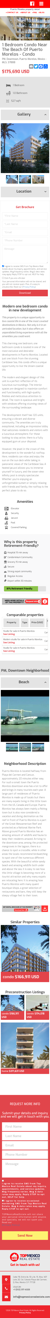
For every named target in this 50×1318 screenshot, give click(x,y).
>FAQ (34, 12)
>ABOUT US (25, 12)
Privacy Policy (29, 287)
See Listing (9, 634)
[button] (47, 124)
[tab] (25, 115)
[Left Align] (32, 3)
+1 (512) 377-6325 (21, 1289)
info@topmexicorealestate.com (31, 1296)
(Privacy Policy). (11, 1225)
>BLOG (41, 12)
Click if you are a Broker (14, 278)
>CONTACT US (12, 12)
